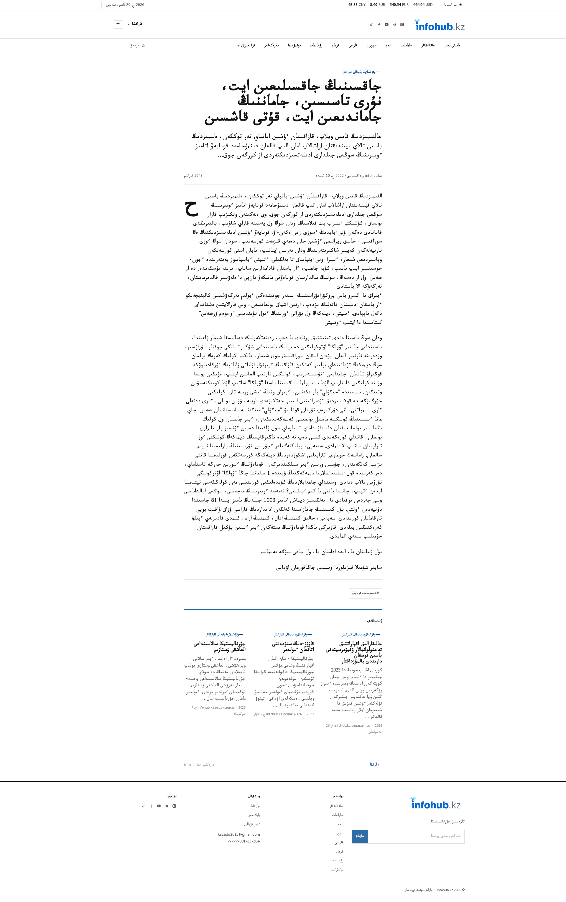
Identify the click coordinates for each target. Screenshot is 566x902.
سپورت (371, 46)
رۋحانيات (316, 46)
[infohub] (439, 24)
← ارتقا (376, 765)
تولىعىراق (248, 46)
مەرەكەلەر (271, 46)
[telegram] (394, 24)
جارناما (255, 806)
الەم (388, 46)
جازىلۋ (360, 836)
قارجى (353, 46)
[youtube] (386, 24)
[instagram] (402, 24)
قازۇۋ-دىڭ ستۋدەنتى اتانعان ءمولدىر (293, 647)
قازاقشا (137, 24)
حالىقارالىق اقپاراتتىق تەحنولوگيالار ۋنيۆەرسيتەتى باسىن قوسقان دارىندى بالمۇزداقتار (354, 653)
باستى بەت (452, 46)
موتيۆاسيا (294, 46)
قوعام (335, 46)
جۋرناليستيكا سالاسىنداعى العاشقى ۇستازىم (220, 647)
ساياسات (406, 46)
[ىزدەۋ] (144, 46)
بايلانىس (254, 815)
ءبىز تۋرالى (252, 824)
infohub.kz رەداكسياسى (364, 176)
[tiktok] (371, 24)
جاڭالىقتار (428, 46)
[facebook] (379, 24)
